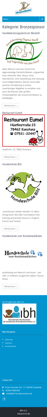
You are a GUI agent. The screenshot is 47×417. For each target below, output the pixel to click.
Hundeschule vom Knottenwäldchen (22, 236)
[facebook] (4, 399)
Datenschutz (9, 340)
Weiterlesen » (10, 105)
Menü (5, 19)
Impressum (8, 343)
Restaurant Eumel (12, 113)
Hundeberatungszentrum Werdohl (21, 33)
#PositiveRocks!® (10, 346)
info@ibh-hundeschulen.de (19, 393)
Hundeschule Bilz (12, 164)
